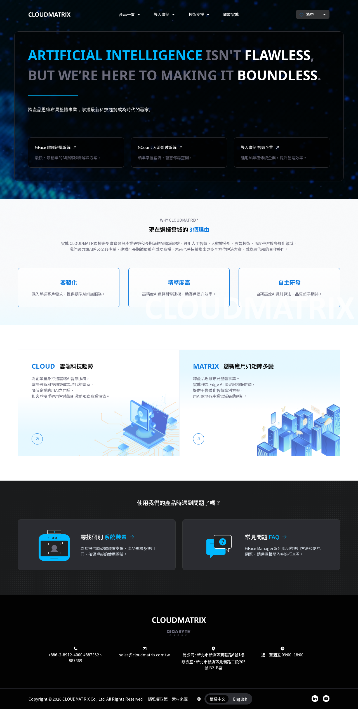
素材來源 (180, 699)
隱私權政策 (158, 699)
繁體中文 (217, 699)
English (240, 699)
